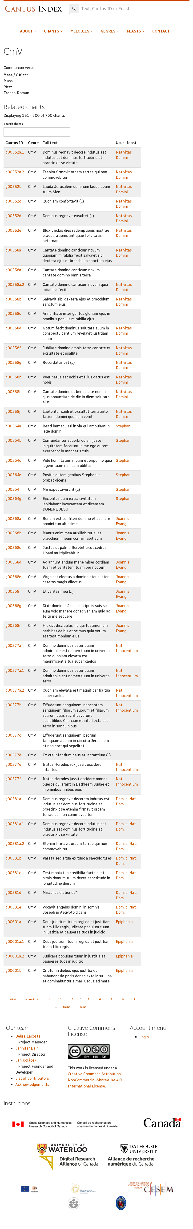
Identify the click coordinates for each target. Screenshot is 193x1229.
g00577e (13, 764)
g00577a (13, 645)
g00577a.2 (14, 690)
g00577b (13, 705)
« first (12, 999)
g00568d (13, 562)
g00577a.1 (14, 670)
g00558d (13, 328)
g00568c (13, 547)
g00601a (13, 922)
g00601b (13, 970)
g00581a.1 (14, 824)
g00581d (13, 892)
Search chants (13, 124)
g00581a (13, 799)
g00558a (13, 250)
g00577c (13, 735)
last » (83, 1006)
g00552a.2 (14, 172)
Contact (161, 31)
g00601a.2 (14, 956)
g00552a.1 (14, 152)
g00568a (13, 518)
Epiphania (124, 922)
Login (144, 1037)
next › (66, 1006)
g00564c (13, 460)
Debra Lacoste (27, 1036)
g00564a (13, 426)
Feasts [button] (134, 31)
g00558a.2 (14, 284)
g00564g (13, 498)
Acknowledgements (32, 1084)
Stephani (123, 426)
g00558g (13, 362)
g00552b (13, 186)
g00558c (13, 313)
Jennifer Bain (27, 1048)
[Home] (35, 6)
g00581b (13, 858)
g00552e (13, 230)
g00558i (12, 391)
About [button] (27, 31)
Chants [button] (52, 31)
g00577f (13, 779)
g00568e (13, 577)
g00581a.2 (14, 843)
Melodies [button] (80, 31)
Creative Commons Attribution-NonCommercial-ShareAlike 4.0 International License (95, 1080)
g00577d (13, 755)
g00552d (13, 216)
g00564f (13, 489)
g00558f (13, 348)
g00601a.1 (14, 941)
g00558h (13, 377)
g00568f (13, 591)
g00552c (13, 201)
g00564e (13, 475)
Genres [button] (109, 31)
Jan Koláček (25, 1060)
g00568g (13, 606)
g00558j (12, 411)
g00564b (13, 440)
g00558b (13, 299)
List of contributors (32, 1078)
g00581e (13, 907)
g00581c (13, 873)
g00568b (13, 533)
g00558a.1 (14, 270)
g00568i (12, 625)
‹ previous (32, 999)
